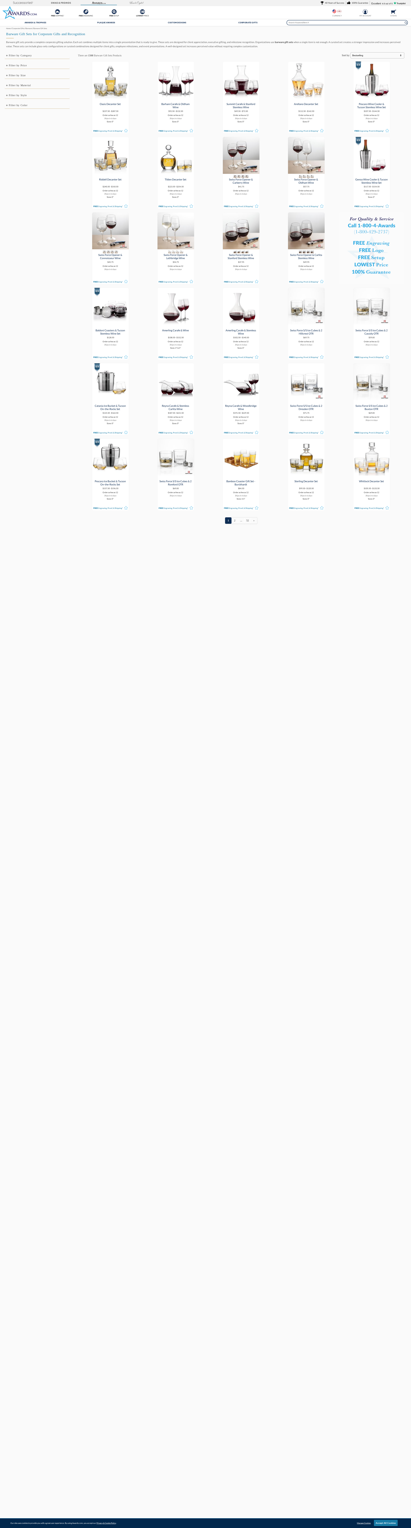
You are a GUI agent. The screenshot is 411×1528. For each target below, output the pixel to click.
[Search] (405, 22)
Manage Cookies (364, 1523)
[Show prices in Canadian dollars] (339, 11)
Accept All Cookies (386, 1523)
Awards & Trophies (35, 22)
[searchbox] (347, 22)
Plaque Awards (106, 22)
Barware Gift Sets (103, 55)
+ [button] (7, 55)
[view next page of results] (254, 520)
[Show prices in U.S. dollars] (334, 11)
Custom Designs (177, 22)
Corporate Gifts (248, 22)
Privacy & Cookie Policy (106, 1523)
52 (247, 520)
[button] (23, 3)
